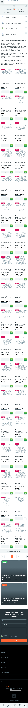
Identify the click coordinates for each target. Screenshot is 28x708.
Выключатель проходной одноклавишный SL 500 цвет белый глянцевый (20, 405)
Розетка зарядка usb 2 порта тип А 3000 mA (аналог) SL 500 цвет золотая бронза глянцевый (6, 245)
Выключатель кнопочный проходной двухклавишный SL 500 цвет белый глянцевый (21, 512)
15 (24, 556)
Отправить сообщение (14, 641)
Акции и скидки (5, 647)
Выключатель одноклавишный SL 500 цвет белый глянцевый (20, 352)
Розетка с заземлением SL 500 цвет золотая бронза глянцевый (6, 111)
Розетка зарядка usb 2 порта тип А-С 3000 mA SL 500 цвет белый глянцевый (21, 191)
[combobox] (4, 625)
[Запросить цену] (25, 518)
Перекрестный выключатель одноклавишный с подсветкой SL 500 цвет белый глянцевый (20, 459)
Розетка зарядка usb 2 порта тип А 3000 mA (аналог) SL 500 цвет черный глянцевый (20, 298)
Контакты (3, 682)
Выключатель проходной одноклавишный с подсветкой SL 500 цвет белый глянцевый (6, 432)
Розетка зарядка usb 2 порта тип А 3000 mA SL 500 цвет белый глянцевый (6, 164)
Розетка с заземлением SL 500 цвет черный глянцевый (6, 138)
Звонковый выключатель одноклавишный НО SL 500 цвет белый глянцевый (20, 539)
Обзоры (3, 667)
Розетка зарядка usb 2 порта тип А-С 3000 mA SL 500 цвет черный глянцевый (20, 325)
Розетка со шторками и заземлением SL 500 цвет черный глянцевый (20, 138)
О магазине (4, 657)
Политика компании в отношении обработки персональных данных (14, 700)
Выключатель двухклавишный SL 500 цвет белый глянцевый (21, 378)
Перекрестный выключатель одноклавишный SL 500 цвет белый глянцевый (6, 459)
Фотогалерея (5, 672)
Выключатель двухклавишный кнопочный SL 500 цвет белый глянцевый (20, 485)
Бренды (3, 652)
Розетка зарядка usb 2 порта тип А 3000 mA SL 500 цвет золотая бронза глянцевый (20, 218)
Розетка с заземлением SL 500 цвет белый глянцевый (6, 83)
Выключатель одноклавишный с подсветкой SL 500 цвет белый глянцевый (6, 378)
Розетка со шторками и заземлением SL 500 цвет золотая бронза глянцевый (20, 111)
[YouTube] (14, 696)
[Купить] (11, 92)
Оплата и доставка (6, 677)
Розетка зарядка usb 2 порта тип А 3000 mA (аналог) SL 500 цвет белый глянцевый (20, 164)
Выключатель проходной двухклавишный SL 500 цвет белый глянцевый (21, 432)
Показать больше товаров (14, 551)
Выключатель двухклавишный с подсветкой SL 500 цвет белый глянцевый (6, 405)
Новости (3, 662)
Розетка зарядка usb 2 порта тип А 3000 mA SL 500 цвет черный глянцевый (6, 298)
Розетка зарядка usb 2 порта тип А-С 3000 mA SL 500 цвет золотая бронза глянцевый (6, 272)
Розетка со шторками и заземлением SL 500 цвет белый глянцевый (20, 83)
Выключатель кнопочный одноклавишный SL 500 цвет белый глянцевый (6, 486)
